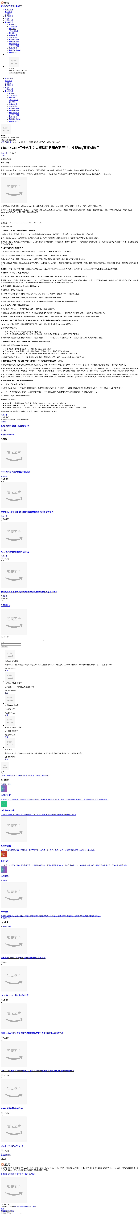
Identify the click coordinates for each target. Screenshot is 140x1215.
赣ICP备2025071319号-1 (28, 1206)
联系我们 (32, 1174)
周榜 (5, 784)
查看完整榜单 (6, 918)
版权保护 (11, 1174)
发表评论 (4, 647)
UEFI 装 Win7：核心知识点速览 (15, 995)
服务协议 (4, 1174)
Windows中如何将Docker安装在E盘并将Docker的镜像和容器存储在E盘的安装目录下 (37, 1071)
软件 (9, 1211)
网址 (2, 1211)
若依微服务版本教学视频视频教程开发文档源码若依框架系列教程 (29, 592)
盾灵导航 (16, 1206)
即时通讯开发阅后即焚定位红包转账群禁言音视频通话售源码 (27, 512)
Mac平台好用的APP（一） (12, 1146)
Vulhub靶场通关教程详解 (12, 1108)
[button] (2, 1209)
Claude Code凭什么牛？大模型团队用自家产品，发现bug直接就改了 (25, 776)
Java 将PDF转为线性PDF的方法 (15, 552)
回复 (6, 671)
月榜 (9, 784)
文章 (5, 1211)
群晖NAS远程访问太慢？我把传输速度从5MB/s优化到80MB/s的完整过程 (32, 1033)
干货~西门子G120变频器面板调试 (15, 472)
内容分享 (8, 142)
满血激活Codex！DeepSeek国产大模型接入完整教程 (23, 958)
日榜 (2, 784)
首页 (2, 142)
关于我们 (25, 1174)
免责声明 (18, 1174)
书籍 (12, 1211)
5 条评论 (5, 605)
